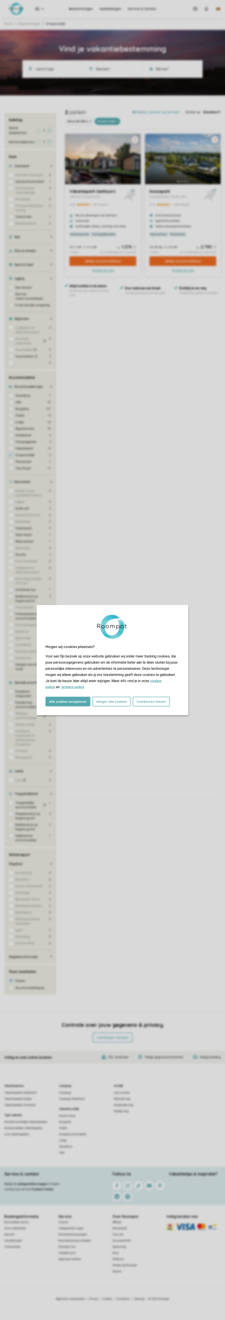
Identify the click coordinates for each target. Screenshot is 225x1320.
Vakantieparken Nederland (20, 1092)
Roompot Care (67, 1246)
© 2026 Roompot (159, 1298)
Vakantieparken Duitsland (20, 1105)
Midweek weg (122, 1098)
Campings (65, 1085)
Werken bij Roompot (124, 1265)
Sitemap (139, 1298)
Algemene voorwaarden (70, 1298)
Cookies (107, 1298)
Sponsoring (119, 1246)
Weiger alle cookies (111, 701)
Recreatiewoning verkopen (74, 1240)
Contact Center (42, 1189)
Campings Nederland (72, 1098)
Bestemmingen (81, 9)
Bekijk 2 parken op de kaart (158, 112)
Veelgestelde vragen (71, 1228)
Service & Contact (142, 9)
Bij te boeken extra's (16, 1222)
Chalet (63, 1128)
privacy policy (73, 687)
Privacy (93, 1298)
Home (8, 23)
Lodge (63, 1140)
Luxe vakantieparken (16, 1134)
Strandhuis (65, 1146)
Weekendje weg (123, 1105)
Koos (115, 1252)
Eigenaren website (69, 1259)
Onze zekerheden (15, 1228)
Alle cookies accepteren (68, 701)
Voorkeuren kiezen (151, 701)
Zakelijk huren (67, 1252)
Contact (63, 1222)
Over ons (117, 1234)
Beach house (67, 1115)
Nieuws (117, 1271)
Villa (61, 1152)
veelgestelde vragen (32, 1184)
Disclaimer (123, 1298)
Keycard (9, 1234)
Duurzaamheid (121, 1240)
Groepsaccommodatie (72, 1134)
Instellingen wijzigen (112, 1038)
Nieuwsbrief (119, 1228)
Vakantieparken (14, 1085)
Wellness (118, 1259)
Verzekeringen (13, 1240)
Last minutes (122, 1092)
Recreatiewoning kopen (72, 1234)
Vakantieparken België (18, 1098)
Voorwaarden (12, 1246)
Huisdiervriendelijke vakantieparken (25, 1121)
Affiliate (117, 1222)
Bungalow (65, 1121)
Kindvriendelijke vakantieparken (23, 1128)
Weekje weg (121, 1111)
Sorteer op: (193, 112)
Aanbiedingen (110, 9)
